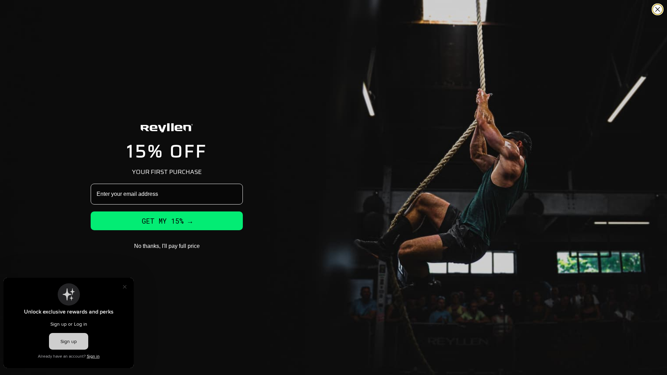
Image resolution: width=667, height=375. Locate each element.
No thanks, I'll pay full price (167, 246)
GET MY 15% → (167, 220)
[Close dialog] (657, 9)
